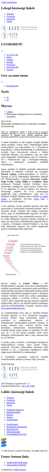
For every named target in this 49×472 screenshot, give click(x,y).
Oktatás (10, 60)
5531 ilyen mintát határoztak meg (24, 307)
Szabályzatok (12, 424)
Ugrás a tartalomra (9, 2)
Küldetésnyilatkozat (15, 410)
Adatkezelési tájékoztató (17, 462)
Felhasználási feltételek (16, 465)
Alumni (10, 69)
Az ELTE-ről (12, 55)
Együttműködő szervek (16, 434)
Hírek (9, 57)
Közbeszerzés (12, 429)
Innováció (11, 65)
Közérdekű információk (17, 427)
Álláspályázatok (13, 432)
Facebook (11, 16)
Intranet (10, 415)
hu (8, 97)
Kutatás (10, 62)
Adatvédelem (12, 420)
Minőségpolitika (13, 412)
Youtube (10, 14)
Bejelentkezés (12, 86)
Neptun (10, 417)
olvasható (43, 315)
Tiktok (9, 21)
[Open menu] (2, 50)
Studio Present (19, 469)
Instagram (11, 19)
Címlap (10, 112)
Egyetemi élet (12, 67)
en (8, 100)
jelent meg (39, 199)
